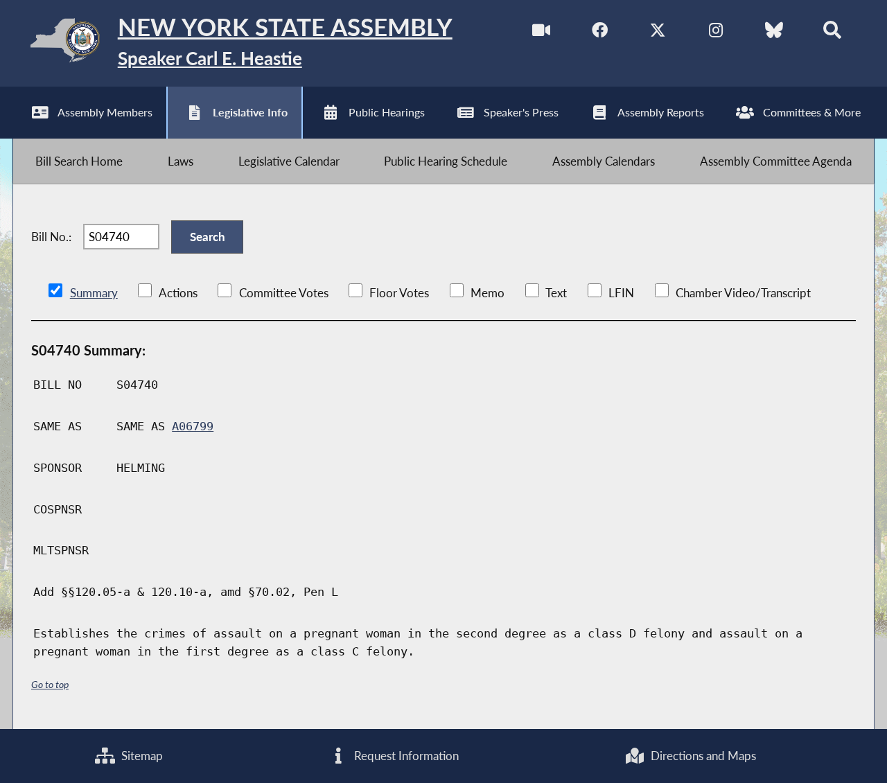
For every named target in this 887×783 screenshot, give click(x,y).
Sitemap (140, 755)
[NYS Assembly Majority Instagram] (715, 33)
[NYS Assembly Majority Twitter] (658, 33)
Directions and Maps (702, 755)
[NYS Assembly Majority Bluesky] (773, 33)
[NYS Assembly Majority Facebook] (599, 33)
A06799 (192, 426)
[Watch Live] (541, 33)
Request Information (405, 755)
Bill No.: (51, 236)
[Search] (832, 33)
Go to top (50, 684)
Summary (94, 292)
